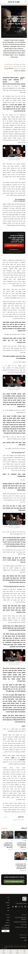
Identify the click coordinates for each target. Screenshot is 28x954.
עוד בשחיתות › (4, 828)
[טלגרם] (13, 906)
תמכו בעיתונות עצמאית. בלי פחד (14, 881)
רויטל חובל (24, 849)
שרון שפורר (19, 27)
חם (8, 900)
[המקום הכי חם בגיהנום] (19, 899)
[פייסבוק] (25, 906)
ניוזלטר (6, 925)
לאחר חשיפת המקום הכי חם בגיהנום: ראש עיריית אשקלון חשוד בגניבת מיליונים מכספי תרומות (21, 866)
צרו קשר (7, 922)
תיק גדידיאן (23, 924)
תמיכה (7, 920)
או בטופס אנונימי (13, 249)
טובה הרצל (10, 849)
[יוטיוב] (16, 906)
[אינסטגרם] (19, 906)
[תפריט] (25, 2)
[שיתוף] (20, 31)
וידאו (8, 910)
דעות (8, 905)
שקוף (25, 940)
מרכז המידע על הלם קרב (20, 927)
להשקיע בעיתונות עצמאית (10, 66)
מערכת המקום (23, 870)
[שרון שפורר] (23, 29)
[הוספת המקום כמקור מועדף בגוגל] (15, 31)
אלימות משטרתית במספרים (20, 922)
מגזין (8, 907)
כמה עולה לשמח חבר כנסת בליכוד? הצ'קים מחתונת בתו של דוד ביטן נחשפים (21, 845)
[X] (22, 906)
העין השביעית (23, 937)
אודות (8, 917)
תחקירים (7, 902)
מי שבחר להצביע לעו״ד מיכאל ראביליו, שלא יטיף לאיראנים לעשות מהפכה (7, 845)
